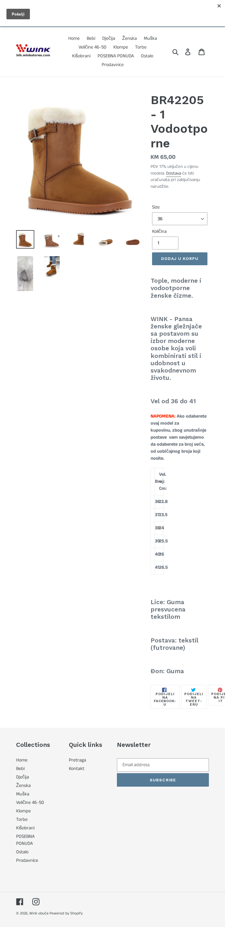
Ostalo (22, 852)
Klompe (23, 811)
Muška (22, 794)
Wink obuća (38, 913)
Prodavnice (27, 860)
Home (22, 760)
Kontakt (76, 768)
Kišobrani (25, 828)
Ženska (23, 785)
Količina (159, 231)
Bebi (20, 768)
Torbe (22, 819)
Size (156, 207)
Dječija (22, 777)
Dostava (173, 173)
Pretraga (77, 760)
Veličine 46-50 (30, 802)
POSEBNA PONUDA (25, 840)
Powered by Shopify (66, 913)
